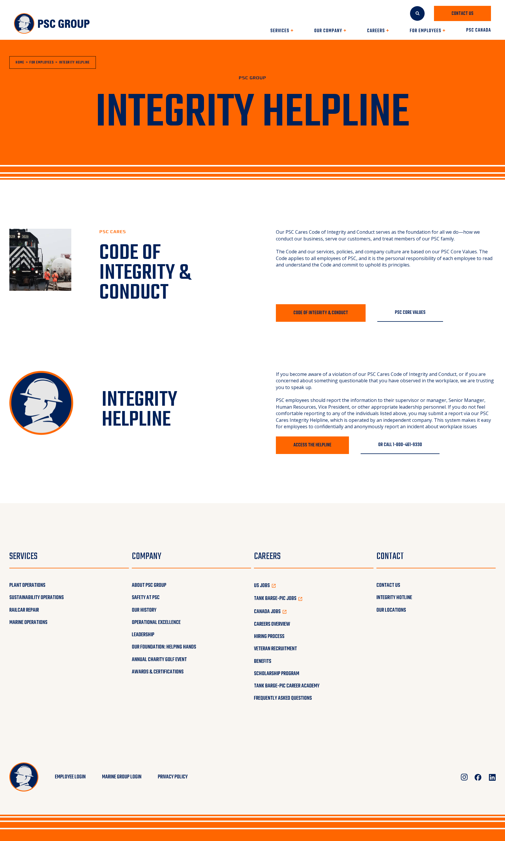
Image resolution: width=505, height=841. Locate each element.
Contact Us (462, 14)
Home (19, 63)
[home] (52, 23)
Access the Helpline (312, 445)
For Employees (42, 63)
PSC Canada (478, 31)
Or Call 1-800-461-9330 (400, 445)
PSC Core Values (459, 251)
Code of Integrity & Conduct (320, 313)
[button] (281, 31)
